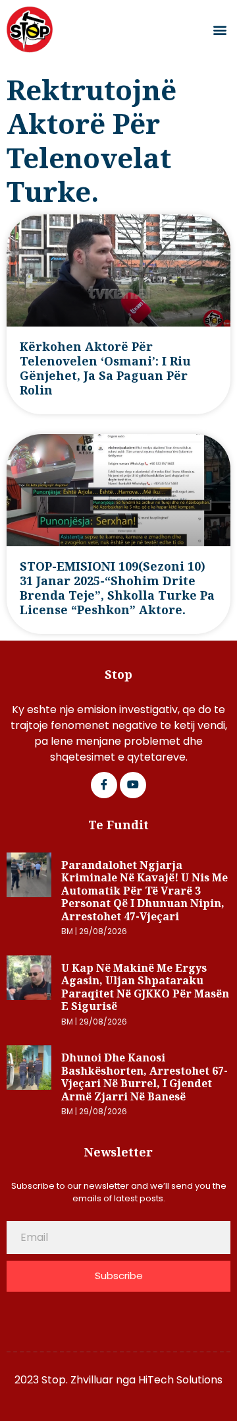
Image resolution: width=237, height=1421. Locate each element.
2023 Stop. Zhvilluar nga (76, 1379)
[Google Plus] (133, 785)
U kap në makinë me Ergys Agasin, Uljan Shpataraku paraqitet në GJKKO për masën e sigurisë (145, 987)
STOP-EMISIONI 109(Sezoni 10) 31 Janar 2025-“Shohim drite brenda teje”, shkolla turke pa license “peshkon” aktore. (117, 587)
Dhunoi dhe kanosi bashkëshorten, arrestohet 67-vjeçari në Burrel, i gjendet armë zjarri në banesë (144, 1077)
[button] (219, 30)
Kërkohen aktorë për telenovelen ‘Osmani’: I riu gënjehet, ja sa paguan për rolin (105, 368)
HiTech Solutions (180, 1379)
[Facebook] (104, 785)
